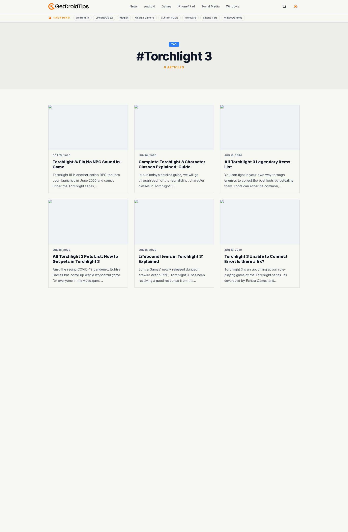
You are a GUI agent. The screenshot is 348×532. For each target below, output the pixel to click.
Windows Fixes (233, 17)
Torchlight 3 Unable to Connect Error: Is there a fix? (255, 259)
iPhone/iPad (186, 6)
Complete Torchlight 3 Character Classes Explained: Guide (172, 164)
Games (166, 6)
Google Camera (144, 17)
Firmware (190, 17)
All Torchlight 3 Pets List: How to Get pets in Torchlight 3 (85, 259)
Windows (232, 6)
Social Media (210, 6)
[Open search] (284, 6)
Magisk (124, 17)
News (134, 6)
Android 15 (82, 17)
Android (149, 6)
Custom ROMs (169, 17)
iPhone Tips (210, 17)
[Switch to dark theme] (296, 6)
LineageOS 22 (104, 17)
